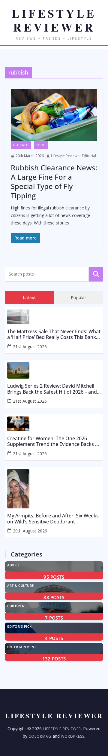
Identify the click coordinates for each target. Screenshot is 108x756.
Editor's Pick (19, 626)
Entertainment (21, 647)
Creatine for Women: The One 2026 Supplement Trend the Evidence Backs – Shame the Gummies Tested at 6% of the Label (53, 441)
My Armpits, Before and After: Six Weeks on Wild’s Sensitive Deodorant (53, 518)
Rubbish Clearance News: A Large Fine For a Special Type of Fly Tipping (54, 182)
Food (41, 145)
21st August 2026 (30, 346)
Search (96, 274)
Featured (20, 145)
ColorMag (39, 736)
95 (54, 577)
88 (54, 597)
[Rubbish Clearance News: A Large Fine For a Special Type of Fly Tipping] (54, 115)
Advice (13, 565)
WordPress (72, 736)
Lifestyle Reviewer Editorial (73, 155)
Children (16, 606)
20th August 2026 (30, 531)
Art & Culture (20, 585)
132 (54, 659)
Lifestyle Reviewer (62, 728)
